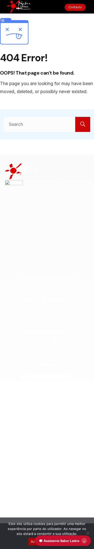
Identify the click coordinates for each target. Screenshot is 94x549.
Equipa (15, 474)
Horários (16, 499)
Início (14, 424)
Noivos (15, 464)
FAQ (55, 472)
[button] (47, 7)
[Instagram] (28, 245)
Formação (18, 444)
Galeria (15, 509)
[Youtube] (53, 245)
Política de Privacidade (61, 441)
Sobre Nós (18, 434)
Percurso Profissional (19, 486)
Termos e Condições (60, 426)
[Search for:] (47, 124)
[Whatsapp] (66, 245)
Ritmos (15, 454)
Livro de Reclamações (62, 459)
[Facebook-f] (40, 245)
